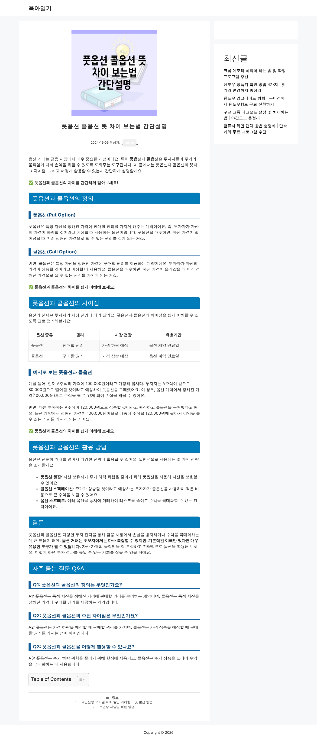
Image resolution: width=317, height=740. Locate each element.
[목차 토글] (79, 680)
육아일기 (40, 8)
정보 (115, 697)
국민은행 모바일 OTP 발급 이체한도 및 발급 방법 (117, 702)
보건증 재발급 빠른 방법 (117, 707)
